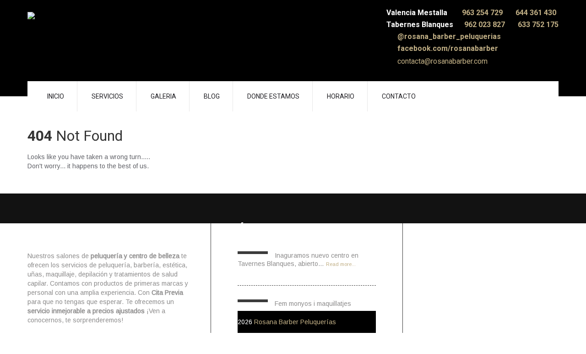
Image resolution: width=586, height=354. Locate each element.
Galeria (163, 96)
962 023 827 (485, 24)
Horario (340, 96)
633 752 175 (538, 24)
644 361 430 (535, 12)
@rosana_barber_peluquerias (448, 36)
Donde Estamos (273, 96)
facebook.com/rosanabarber (447, 48)
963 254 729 (483, 12)
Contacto (399, 96)
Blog (212, 96)
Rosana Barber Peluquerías (295, 322)
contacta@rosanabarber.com (442, 61)
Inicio (55, 96)
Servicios (107, 96)
